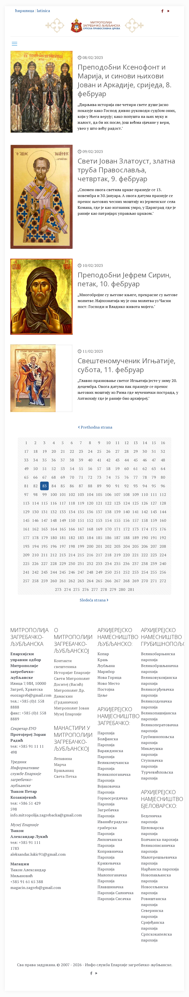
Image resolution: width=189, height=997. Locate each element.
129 (26, 511)
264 (90, 580)
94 (144, 486)
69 (63, 477)
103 (81, 494)
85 (63, 486)
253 (135, 572)
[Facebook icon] (162, 10)
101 (62, 494)
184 (90, 537)
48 (163, 460)
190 (144, 537)
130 (35, 511)
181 (62, 537)
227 (44, 563)
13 (135, 442)
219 (117, 555)
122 (108, 503)
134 (71, 511)
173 (135, 529)
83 (44, 486)
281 (131, 589)
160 (162, 520)
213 (62, 555)
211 (44, 555)
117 (62, 503)
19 (44, 451)
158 (144, 520)
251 (117, 572)
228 (53, 563)
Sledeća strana (93, 600)
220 (126, 555)
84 (53, 486)
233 (99, 563)
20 (53, 451)
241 (26, 572)
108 (126, 494)
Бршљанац (64, 770)
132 (53, 511)
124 (126, 503)
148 (53, 520)
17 (26, 451)
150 (71, 520)
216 (90, 555)
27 (117, 451)
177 (26, 537)
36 (53, 460)
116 (53, 503)
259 (44, 580)
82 (35, 486)
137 (99, 511)
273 (58, 589)
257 (26, 580)
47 (154, 460)
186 (108, 537)
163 (44, 529)
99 (44, 494)
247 (81, 572)
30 (144, 451)
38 (72, 460)
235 (117, 563)
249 (99, 572)
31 (154, 451)
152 (90, 520)
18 (35, 451)
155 (117, 520)
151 (81, 520)
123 (117, 503)
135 (81, 511)
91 (117, 486)
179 (44, 537)
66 (35, 477)
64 (163, 468)
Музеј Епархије (67, 714)
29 (135, 451)
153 (99, 520)
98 (35, 494)
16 (163, 442)
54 (72, 468)
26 (108, 451)
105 (99, 494)
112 (162, 494)
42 (108, 460)
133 (62, 511)
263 (81, 580)
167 (81, 529)
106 (108, 494)
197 (62, 546)
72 (90, 477)
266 (108, 580)
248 (90, 572)
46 (144, 460)
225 (26, 563)
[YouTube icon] (168, 10)
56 (90, 468)
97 (26, 494)
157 (135, 520)
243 (44, 572)
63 (154, 468)
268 (126, 580)
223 (153, 555)
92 (126, 486)
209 (26, 555)
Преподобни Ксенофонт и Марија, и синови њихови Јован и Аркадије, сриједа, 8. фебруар (125, 80)
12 (126, 442)
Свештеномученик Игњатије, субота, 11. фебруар (126, 365)
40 (90, 460)
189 (135, 537)
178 (35, 537)
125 (135, 503)
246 (71, 572)
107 (117, 494)
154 (108, 520)
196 (53, 546)
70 (72, 477)
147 (44, 520)
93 (135, 486)
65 (26, 477)
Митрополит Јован (71, 708)
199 (81, 546)
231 (81, 563)
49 (26, 468)
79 (154, 477)
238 (144, 563)
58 (108, 468)
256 (162, 572)
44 (126, 460)
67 (44, 477)
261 (62, 580)
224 (162, 555)
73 (99, 477)
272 (162, 580)
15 (154, 442)
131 (44, 511)
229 (62, 563)
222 (144, 555)
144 (162, 511)
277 (94, 589)
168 (90, 529)
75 (117, 477)
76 (126, 477)
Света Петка (65, 776)
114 (35, 503)
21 (63, 451)
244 (53, 572)
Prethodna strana (96, 427)
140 (126, 511)
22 (72, 451)
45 (135, 460)
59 (117, 468)
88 (90, 486)
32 (163, 451)
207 (153, 546)
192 (162, 537)
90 (108, 486)
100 (53, 494)
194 (35, 546)
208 (162, 546)
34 (35, 460)
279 (113, 589)
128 (162, 503)
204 (126, 546)
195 (44, 546)
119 (81, 503)
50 (35, 468)
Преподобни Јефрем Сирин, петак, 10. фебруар (124, 279)
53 (63, 468)
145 (26, 520)
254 (144, 572)
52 (53, 468)
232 (90, 563)
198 (71, 546)
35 (44, 460)
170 (108, 529)
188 (126, 537)
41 (99, 460)
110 (144, 494)
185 (99, 537)
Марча (60, 764)
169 (99, 529)
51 (44, 468)
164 (53, 529)
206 (144, 546)
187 (117, 537)
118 (71, 503)
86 (72, 486)
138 (108, 511)
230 (71, 563)
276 (85, 589)
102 (71, 494)
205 (135, 546)
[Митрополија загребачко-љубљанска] (94, 25)
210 (35, 555)
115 (44, 503)
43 (117, 460)
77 (135, 477)
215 (81, 555)
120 (90, 503)
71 (81, 477)
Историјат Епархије (72, 672)
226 (35, 563)
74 (108, 477)
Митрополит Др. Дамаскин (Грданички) (69, 696)
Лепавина (63, 758)
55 (81, 468)
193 (26, 546)
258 (35, 580)
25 (99, 451)
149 (62, 520)
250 (108, 572)
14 (144, 442)
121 (99, 503)
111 (153, 494)
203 (117, 546)
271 (153, 580)
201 (99, 546)
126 (144, 503)
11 (117, 442)
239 (153, 563)
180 (53, 537)
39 (81, 460)
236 (126, 563)
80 (163, 477)
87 (81, 486)
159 (153, 520)
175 (153, 529)
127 (153, 503)
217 (99, 555)
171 (117, 529)
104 (90, 494)
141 (135, 511)
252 (126, 572)
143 (153, 511)
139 (117, 511)
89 (99, 486)
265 (99, 580)
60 (126, 468)
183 (81, 537)
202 (108, 546)
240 (162, 563)
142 (144, 511)
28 (126, 451)
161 (26, 529)
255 (153, 572)
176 (162, 529)
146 (35, 520)
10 (108, 442)
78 (144, 477)
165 (62, 529)
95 (154, 486)
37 (63, 460)
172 (126, 529)
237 (135, 563)
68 (53, 477)
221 (135, 555)
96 (163, 486)
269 (135, 580)
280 (122, 589)
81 (26, 486)
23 (81, 451)
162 (35, 529)
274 (67, 589)
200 (90, 546)
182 (71, 537)
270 (144, 580)
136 (90, 511)
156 (126, 520)
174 (144, 529)
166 (71, 529)
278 (103, 589)
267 (117, 580)
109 (135, 494)
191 (153, 537)
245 (62, 572)
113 (26, 503)
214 (71, 555)
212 (53, 555)
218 (108, 555)
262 (71, 580)
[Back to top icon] (165, 987)
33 (26, 460)
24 (90, 451)
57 (99, 468)
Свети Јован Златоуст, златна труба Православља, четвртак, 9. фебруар (126, 169)
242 (35, 572)
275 (76, 589)
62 (144, 468)
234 (108, 563)
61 (135, 468)
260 (53, 580)
